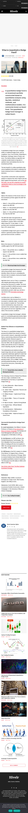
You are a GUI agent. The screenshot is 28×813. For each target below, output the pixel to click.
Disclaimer (4, 85)
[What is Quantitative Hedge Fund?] (14, 67)
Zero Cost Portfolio (14, 517)
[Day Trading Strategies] (14, 646)
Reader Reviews (5, 503)
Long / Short (9, 513)
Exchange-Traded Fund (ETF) (9, 758)
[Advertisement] (14, 29)
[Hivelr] (14, 11)
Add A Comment (14, 765)
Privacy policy (17, 810)
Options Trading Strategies (8, 635)
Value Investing (5, 517)
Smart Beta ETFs (5, 718)
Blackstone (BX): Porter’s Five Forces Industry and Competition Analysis (13, 697)
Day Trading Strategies (7, 655)
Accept (10, 810)
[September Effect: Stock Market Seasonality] (14, 584)
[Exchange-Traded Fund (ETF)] (14, 750)
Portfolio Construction (14, 515)
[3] (9, 381)
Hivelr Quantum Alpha (10, 55)
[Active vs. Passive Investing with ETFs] (14, 729)
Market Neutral (17, 513)
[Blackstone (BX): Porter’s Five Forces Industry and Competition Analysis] (14, 688)
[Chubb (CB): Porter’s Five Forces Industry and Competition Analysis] (14, 604)
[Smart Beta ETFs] (14, 709)
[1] (17, 146)
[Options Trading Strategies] (14, 626)
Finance (3, 513)
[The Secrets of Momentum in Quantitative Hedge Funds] (14, 666)
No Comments (8, 57)
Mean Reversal (5, 515)
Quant (23, 55)
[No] (26, 808)
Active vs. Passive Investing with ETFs (11, 738)
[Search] (26, 11)
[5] (11, 447)
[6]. (10, 462)
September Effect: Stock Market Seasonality (12, 593)
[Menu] (2, 11)
